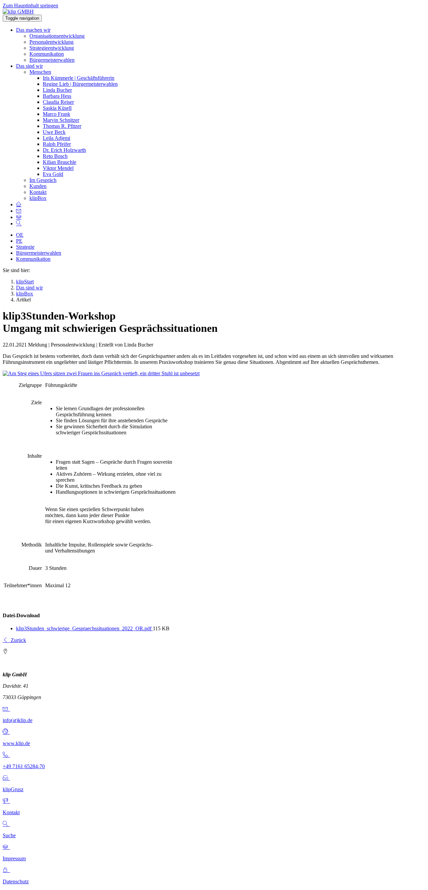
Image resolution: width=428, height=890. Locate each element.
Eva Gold (53, 174)
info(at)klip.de (17, 720)
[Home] (18, 204)
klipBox (37, 198)
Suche (9, 835)
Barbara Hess (57, 96)
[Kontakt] (6, 801)
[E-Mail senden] (6, 709)
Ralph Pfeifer (57, 144)
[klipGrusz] (6, 778)
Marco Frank (56, 114)
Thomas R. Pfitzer (62, 126)
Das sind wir (29, 66)
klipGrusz (13, 789)
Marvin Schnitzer (61, 120)
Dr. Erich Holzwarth (64, 150)
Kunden (37, 186)
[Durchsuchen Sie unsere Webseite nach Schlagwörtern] (18, 223)
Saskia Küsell (57, 108)
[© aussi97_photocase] (101, 373)
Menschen (40, 72)
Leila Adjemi (56, 138)
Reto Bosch (55, 156)
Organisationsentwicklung (57, 36)
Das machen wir (33, 30)
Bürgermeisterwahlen (52, 60)
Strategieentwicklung (51, 48)
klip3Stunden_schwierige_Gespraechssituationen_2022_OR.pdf (84, 628)
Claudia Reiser (58, 102)
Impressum (14, 858)
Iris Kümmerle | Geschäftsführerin (78, 78)
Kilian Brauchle (59, 162)
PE (19, 241)
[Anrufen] (6, 755)
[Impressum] (6, 847)
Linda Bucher (57, 90)
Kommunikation (46, 54)
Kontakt (37, 192)
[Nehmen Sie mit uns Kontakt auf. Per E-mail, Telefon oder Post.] (18, 211)
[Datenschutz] (6, 870)
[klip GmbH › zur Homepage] (18, 11)
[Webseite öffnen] (6, 732)
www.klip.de (16, 743)
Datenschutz (16, 881)
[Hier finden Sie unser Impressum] (18, 217)
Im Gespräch (43, 180)
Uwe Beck (54, 132)
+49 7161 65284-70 (24, 766)
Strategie (25, 247)
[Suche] (6, 824)
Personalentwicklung (51, 42)
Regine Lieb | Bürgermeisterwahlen (80, 84)
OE (19, 235)
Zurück (17, 640)
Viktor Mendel (58, 168)
